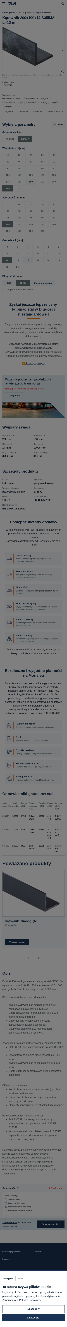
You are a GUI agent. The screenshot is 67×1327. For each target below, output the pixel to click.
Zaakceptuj (33, 1317)
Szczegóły (33, 1309)
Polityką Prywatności (30, 1300)
